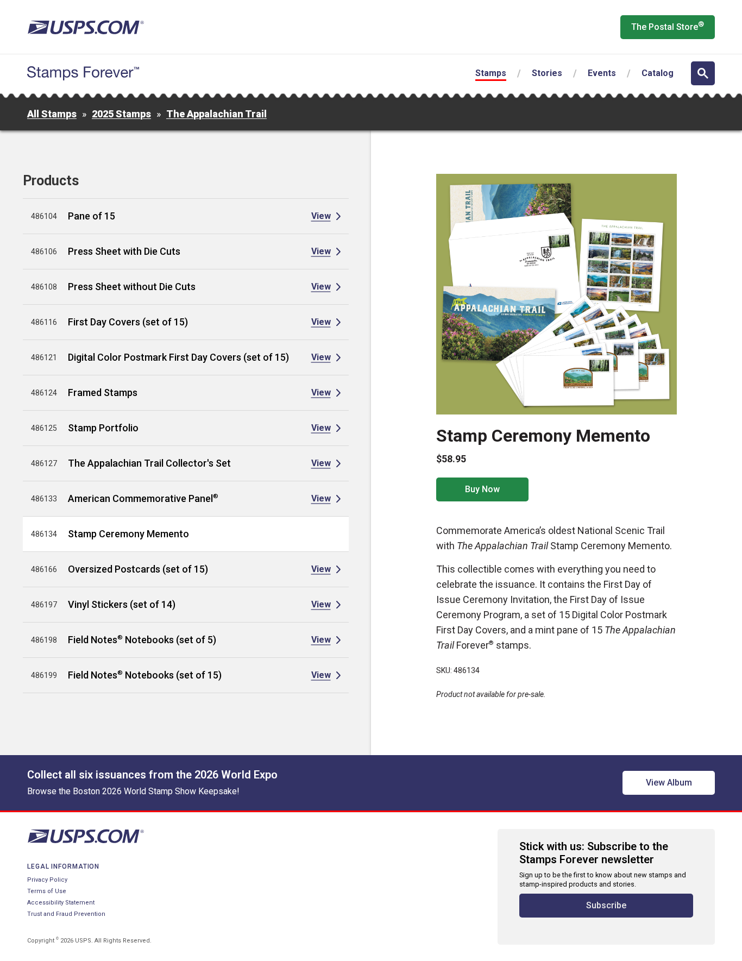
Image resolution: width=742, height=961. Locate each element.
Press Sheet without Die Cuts (132, 286)
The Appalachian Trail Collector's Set (149, 463)
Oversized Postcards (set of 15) (138, 569)
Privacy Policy (47, 879)
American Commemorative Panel (143, 498)
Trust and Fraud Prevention (66, 914)
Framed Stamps (102, 392)
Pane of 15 (91, 216)
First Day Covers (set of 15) (128, 322)
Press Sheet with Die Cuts (124, 251)
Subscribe (606, 905)
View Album (669, 782)
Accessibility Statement (61, 902)
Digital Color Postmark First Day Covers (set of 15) (178, 357)
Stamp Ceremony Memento (128, 533)
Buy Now (482, 489)
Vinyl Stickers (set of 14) (121, 604)
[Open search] (703, 73)
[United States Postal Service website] (85, 27)
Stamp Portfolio (103, 428)
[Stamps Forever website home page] (83, 73)
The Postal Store (667, 26)
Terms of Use (46, 891)
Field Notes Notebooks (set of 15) (145, 675)
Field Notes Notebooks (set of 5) (142, 639)
